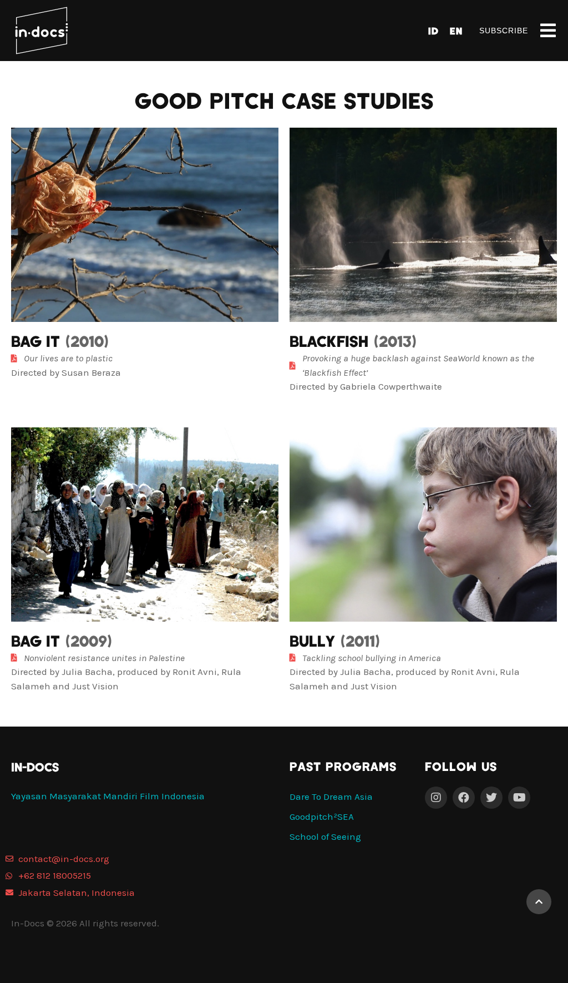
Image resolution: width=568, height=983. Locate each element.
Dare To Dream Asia (331, 796)
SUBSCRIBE (503, 30)
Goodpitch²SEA (322, 816)
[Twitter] (491, 798)
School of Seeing (325, 836)
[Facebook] (464, 798)
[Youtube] (519, 798)
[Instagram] (436, 798)
